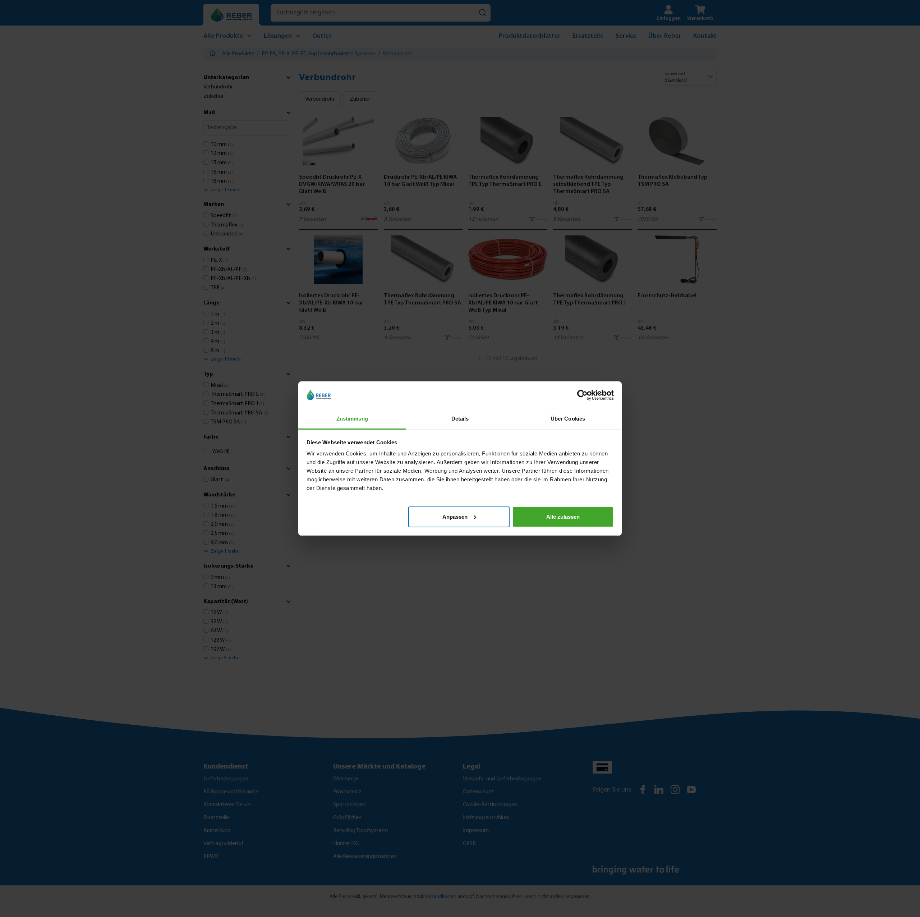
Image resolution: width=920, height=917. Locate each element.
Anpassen (455, 517)
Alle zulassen (563, 517)
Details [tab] (460, 419)
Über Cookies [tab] (568, 419)
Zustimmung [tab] (352, 419)
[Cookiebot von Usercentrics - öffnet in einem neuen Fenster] (582, 395)
